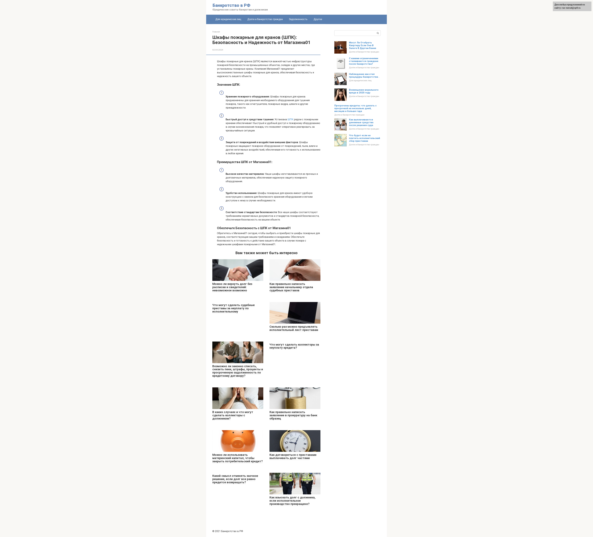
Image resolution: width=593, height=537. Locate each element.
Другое (318, 19)
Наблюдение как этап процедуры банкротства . (364, 75)
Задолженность (298, 19)
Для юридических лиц (228, 19)
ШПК (290, 119)
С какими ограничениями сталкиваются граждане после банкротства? (363, 61)
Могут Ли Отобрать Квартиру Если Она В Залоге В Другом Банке (362, 45)
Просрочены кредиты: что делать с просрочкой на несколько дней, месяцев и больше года (355, 108)
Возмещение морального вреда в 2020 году (364, 91)
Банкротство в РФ (231, 5)
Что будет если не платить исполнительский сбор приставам (364, 138)
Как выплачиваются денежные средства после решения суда (361, 122)
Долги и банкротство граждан (265, 19)
